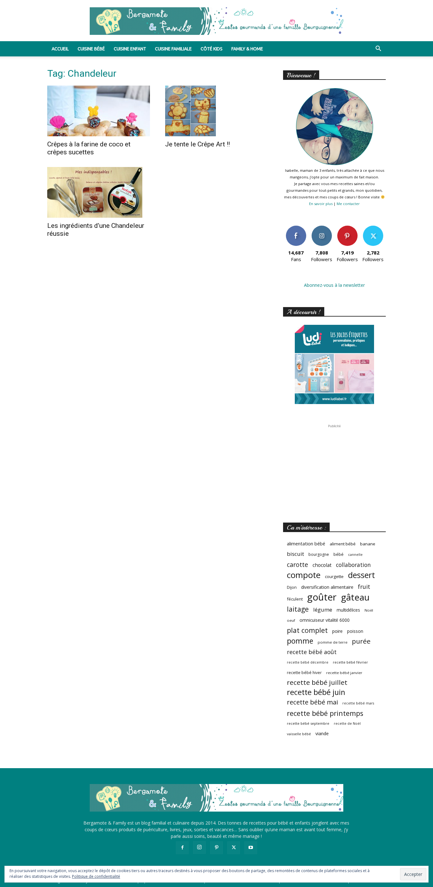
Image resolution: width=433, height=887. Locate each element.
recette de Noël (347, 723)
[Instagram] (199, 847)
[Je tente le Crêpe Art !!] (216, 111)
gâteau (355, 597)
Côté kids (212, 48)
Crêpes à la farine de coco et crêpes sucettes (89, 148)
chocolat (322, 565)
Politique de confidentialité (96, 876)
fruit (364, 586)
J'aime (296, 228)
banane (367, 544)
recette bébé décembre (307, 662)
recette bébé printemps (325, 713)
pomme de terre (332, 642)
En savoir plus (321, 203)
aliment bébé (343, 544)
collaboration (353, 565)
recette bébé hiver (304, 672)
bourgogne (318, 554)
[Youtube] (250, 847)
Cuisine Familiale (173, 48)
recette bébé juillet (317, 682)
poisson (355, 631)
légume (322, 609)
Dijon (292, 587)
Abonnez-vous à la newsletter (334, 285)
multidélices (348, 610)
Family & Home (247, 48)
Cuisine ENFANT (130, 48)
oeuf (291, 620)
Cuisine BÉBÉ (91, 48)
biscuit (295, 553)
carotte (297, 564)
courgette (334, 576)
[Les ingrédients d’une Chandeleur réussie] (98, 192)
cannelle (355, 554)
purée (361, 641)
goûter (322, 597)
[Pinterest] (216, 847)
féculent (295, 599)
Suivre (321, 228)
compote (303, 575)
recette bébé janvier (344, 672)
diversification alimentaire (327, 587)
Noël (369, 610)
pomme (300, 641)
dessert (361, 575)
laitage (298, 609)
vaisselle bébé (299, 733)
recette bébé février (350, 662)
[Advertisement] (334, 469)
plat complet (307, 630)
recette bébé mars (358, 703)
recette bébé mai (312, 702)
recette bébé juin (316, 692)
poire (337, 631)
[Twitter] (233, 847)
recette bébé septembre (308, 723)
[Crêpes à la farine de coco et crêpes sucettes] (98, 111)
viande (322, 733)
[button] (378, 49)
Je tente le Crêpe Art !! (197, 144)
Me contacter (348, 203)
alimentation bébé (306, 544)
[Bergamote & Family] (216, 21)
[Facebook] (182, 847)
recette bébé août (312, 652)
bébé (338, 554)
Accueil (60, 48)
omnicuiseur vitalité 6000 (325, 620)
